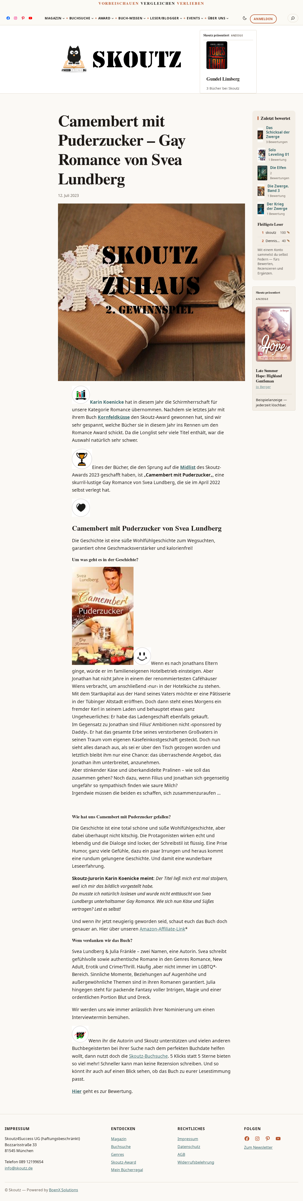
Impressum (188, 1138)
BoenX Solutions (63, 1189)
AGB (181, 1154)
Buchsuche (121, 1146)
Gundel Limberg (223, 79)
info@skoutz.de (19, 1168)
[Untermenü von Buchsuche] (92, 18)
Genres (117, 1154)
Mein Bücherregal (127, 1169)
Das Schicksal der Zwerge (278, 132)
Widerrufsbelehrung (196, 1162)
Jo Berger (263, 387)
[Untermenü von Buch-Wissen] (144, 18)
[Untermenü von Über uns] (227, 18)
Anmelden (263, 19)
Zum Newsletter (258, 1147)
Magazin (118, 1138)
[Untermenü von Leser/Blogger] (181, 18)
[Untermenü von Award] (112, 18)
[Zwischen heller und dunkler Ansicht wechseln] (245, 18)
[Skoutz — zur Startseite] (121, 59)
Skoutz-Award (123, 1162)
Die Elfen (278, 167)
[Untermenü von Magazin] (63, 18)
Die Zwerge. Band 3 (278, 188)
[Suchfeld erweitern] (293, 18)
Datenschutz (189, 1146)
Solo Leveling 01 (278, 152)
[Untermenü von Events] (202, 18)
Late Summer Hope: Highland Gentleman (269, 375)
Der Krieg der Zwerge (277, 206)
